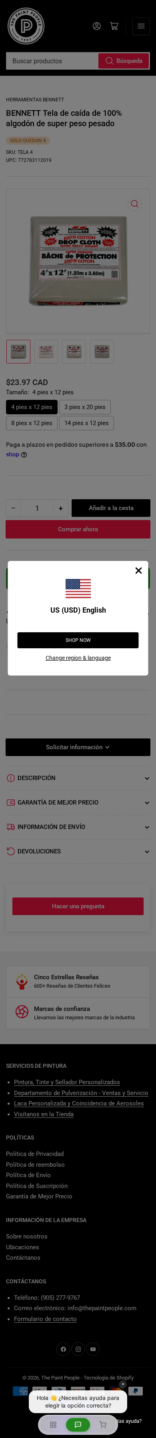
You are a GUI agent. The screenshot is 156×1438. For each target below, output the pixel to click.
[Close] (138, 570)
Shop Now (78, 640)
